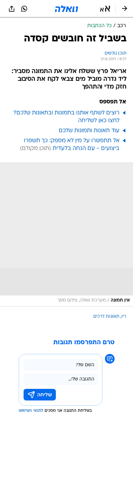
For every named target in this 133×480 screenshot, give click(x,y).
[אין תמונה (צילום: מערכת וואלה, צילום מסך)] (66, 234)
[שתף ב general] (11, 8)
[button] (105, 9)
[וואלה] (66, 8)
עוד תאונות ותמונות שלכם (89, 130)
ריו (123, 317)
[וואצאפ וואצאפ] (24, 8)
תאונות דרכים (106, 317)
